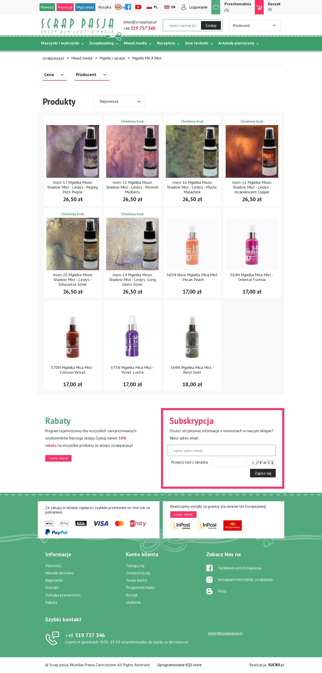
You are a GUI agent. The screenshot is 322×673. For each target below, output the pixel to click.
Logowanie (198, 7)
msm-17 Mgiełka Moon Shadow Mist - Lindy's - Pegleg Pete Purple (72, 187)
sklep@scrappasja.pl (139, 21)
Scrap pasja (77, 25)
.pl (276, 664)
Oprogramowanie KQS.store (179, 664)
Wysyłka (104, 7)
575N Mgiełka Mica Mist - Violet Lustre (132, 370)
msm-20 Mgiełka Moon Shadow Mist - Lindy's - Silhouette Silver (72, 279)
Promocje (65, 7)
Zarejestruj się (138, 572)
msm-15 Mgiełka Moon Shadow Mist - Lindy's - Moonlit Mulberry (132, 187)
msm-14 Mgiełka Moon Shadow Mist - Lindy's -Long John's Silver (132, 279)
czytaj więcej (58, 458)
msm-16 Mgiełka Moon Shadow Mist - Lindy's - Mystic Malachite (192, 187)
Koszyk (132, 594)
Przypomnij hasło (140, 587)
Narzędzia (166, 42)
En (173, 7)
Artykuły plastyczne (236, 42)
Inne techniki (196, 42)
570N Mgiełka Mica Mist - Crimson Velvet (72, 370)
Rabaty (51, 602)
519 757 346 (85, 635)
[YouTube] (138, 7)
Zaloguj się (135, 565)
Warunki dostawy (59, 572)
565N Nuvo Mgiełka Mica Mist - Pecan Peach (192, 277)
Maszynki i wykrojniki (60, 42)
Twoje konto (136, 580)
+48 (139, 28)
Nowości (47, 7)
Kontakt (52, 587)
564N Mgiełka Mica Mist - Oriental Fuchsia (251, 277)
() (237, 7)
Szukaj (211, 25)
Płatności (53, 565)
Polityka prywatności (62, 594)
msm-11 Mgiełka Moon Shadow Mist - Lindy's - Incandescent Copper (251, 187)
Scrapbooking (101, 42)
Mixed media (135, 42)
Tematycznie (53, 55)
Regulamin (54, 580)
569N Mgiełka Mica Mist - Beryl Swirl (192, 370)
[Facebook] (128, 7)
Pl (156, 7)
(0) (274, 6)
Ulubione (133, 602)
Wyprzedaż (85, 7)
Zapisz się (263, 473)
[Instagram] (118, 7)
